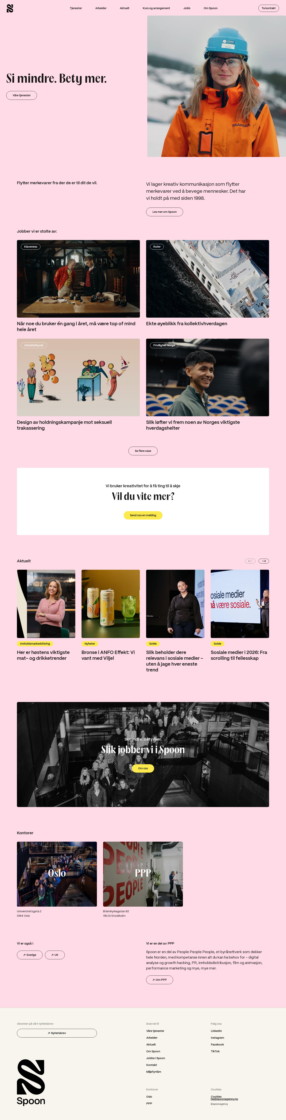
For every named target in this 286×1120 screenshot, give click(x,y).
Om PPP (161, 980)
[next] (264, 561)
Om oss (143, 768)
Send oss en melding (143, 515)
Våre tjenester (22, 95)
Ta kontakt (269, 8)
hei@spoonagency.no (224, 1099)
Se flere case (143, 451)
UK (56, 955)
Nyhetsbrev (58, 1033)
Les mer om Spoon (165, 212)
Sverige (31, 955)
